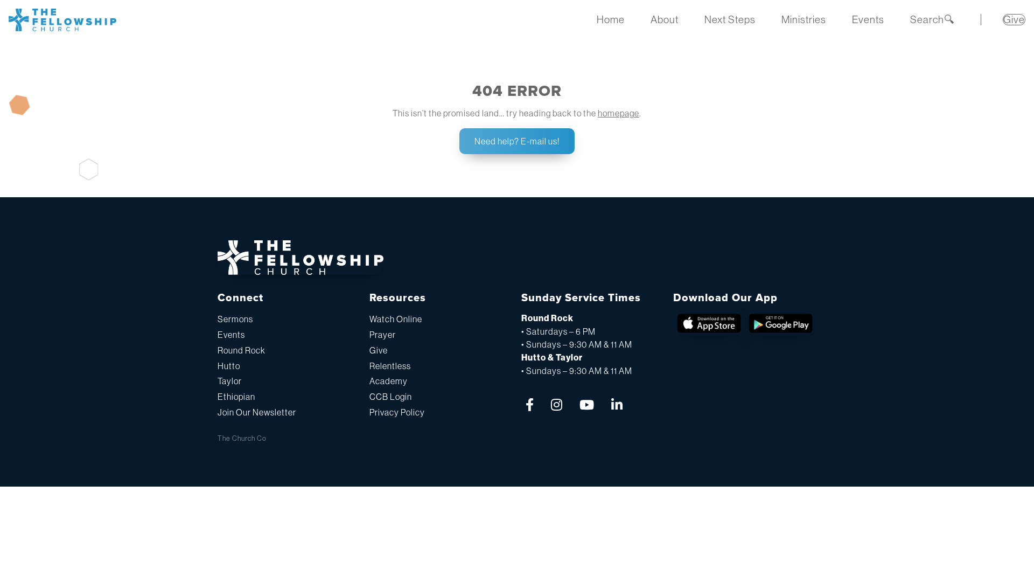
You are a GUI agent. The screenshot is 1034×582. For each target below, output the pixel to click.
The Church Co (242, 438)
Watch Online (395, 319)
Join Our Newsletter (257, 412)
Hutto (229, 366)
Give (378, 350)
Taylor (230, 381)
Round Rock (242, 350)
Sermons (235, 319)
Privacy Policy (397, 412)
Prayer (382, 335)
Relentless (390, 366)
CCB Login (390, 396)
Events (231, 335)
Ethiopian (236, 396)
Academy (388, 381)
